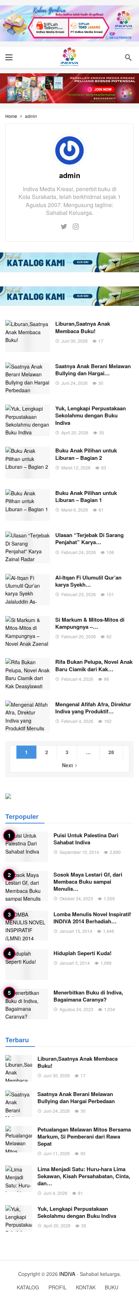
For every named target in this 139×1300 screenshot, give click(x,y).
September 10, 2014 (79, 852)
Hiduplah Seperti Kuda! (82, 953)
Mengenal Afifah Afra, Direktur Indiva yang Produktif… (93, 707)
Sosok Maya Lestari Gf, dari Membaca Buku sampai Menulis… (87, 882)
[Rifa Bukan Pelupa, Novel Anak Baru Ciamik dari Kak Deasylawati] (27, 674)
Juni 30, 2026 (74, 341)
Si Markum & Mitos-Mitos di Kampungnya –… (89, 623)
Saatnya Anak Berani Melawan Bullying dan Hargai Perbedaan (76, 1097)
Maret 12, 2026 (76, 467)
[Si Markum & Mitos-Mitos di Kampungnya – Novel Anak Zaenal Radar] (27, 632)
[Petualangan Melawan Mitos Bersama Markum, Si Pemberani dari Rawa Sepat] (18, 1139)
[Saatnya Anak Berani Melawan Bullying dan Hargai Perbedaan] (27, 378)
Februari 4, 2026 (77, 679)
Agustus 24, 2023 (76, 1009)
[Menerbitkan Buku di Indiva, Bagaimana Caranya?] (26, 1004)
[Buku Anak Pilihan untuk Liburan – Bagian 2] (27, 462)
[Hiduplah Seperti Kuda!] (26, 965)
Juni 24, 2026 (74, 383)
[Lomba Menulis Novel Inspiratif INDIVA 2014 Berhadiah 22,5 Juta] (26, 926)
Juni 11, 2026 (56, 1153)
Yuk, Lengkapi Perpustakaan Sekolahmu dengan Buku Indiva (90, 415)
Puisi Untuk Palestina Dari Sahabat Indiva (85, 838)
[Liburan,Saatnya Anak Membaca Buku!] (27, 336)
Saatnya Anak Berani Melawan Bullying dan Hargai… (93, 369)
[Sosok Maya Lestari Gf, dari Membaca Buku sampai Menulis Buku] (26, 886)
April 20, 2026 (74, 432)
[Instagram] (76, 226)
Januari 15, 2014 (76, 931)
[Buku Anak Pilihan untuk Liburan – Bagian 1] (27, 505)
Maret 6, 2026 (74, 510)
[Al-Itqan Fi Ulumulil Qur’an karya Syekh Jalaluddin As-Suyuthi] (27, 589)
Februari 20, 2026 (78, 636)
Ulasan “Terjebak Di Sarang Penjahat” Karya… (89, 538)
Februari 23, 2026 (78, 594)
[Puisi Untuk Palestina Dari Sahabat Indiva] (26, 847)
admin (69, 175)
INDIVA (67, 1273)
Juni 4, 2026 (55, 1193)
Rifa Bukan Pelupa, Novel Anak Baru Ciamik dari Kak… (94, 665)
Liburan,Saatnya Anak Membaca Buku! (82, 327)
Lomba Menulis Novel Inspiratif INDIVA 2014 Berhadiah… (92, 917)
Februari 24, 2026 (78, 552)
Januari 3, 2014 (75, 963)
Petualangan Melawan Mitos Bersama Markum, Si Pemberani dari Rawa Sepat (84, 1136)
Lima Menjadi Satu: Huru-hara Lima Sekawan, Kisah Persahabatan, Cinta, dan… (83, 1176)
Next (67, 765)
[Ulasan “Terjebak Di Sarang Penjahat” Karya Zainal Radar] (27, 547)
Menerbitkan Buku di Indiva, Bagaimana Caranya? (88, 995)
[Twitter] (64, 226)
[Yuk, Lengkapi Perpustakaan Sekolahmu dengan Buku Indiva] (27, 420)
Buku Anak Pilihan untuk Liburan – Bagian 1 (86, 496)
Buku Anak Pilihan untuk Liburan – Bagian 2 (86, 453)
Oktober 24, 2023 (76, 898)
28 (111, 752)
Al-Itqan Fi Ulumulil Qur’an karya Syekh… (88, 581)
